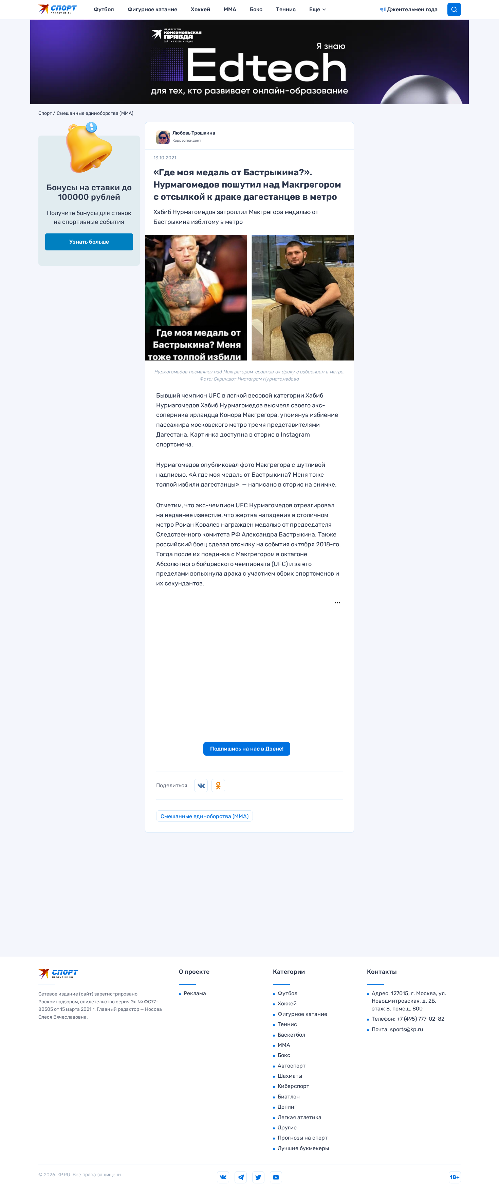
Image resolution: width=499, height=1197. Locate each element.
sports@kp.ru (406, 1029)
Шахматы (290, 1076)
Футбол (104, 9)
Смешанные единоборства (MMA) (95, 113)
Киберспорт (293, 1086)
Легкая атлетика (299, 1117)
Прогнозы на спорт (303, 1137)
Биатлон (289, 1096)
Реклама (195, 993)
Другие (287, 1127)
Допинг (287, 1107)
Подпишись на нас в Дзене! (246, 748)
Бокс (256, 9)
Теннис (286, 9)
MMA (230, 9)
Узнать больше (89, 242)
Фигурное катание (152, 9)
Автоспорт (292, 1065)
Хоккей (200, 9)
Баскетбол (291, 1035)
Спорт (45, 113)
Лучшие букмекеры (303, 1148)
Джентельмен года (412, 9)
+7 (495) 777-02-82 (420, 1019)
